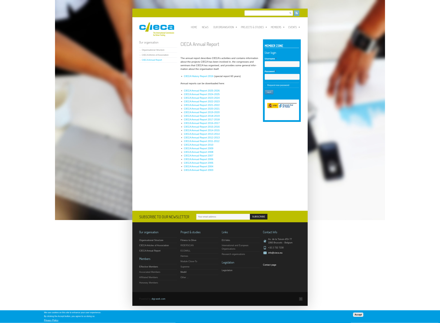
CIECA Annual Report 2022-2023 (202, 101)
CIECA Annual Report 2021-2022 (202, 105)
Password (270, 71)
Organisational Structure (153, 50)
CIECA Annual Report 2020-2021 (202, 108)
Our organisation (223, 27)
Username (270, 59)
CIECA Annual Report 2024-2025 (202, 94)
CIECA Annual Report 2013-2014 (202, 134)
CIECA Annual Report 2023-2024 (202, 97)
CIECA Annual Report (152, 60)
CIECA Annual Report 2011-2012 (201, 141)
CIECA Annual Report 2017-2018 (202, 119)
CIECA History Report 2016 (198, 76)
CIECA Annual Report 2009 (198, 148)
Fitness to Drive (188, 240)
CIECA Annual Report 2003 (198, 170)
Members (276, 27)
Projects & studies (252, 27)
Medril (183, 272)
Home (194, 27)
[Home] (156, 35)
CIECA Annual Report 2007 (198, 155)
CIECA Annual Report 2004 (198, 166)
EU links (226, 240)
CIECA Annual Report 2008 (198, 152)
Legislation (227, 270)
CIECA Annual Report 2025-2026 (202, 90)
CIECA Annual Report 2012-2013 (202, 137)
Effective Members (148, 266)
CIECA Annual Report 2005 (198, 162)
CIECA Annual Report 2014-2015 (202, 130)
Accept (358, 314)
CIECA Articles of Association (155, 55)
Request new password (278, 85)
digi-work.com (158, 299)
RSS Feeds (296, 13)
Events (292, 27)
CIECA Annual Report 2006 (198, 159)
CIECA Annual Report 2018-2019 (202, 115)
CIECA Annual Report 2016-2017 (202, 123)
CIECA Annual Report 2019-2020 (202, 112)
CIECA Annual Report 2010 (198, 144)
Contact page (269, 265)
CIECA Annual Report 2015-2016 (202, 126)
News (205, 27)
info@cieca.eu (275, 252)
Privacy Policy (51, 320)
